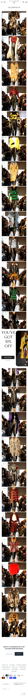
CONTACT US (5, 665)
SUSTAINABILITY (15, 669)
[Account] (23, 2)
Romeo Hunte (21, 683)
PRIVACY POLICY (6, 669)
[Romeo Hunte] (14, 2)
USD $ (4, 689)
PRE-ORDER (12, 665)
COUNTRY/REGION (6, 667)
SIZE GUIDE (14, 671)
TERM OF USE (15, 667)
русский (5, 684)
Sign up (19, 654)
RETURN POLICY (22, 667)
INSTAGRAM (23, 669)
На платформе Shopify (20, 683)
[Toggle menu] (1, 2)
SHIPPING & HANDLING (21, 665)
